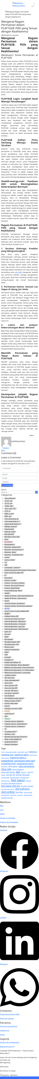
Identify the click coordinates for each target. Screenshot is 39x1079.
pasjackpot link (8, 763)
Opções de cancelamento (9, 1042)
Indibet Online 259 (11, 616)
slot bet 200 (5, 778)
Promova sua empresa (8, 1026)
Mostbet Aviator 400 (12, 642)
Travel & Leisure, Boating (13, 721)
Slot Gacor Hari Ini (10, 786)
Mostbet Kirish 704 (11, 644)
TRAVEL (7, 719)
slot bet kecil (14, 778)
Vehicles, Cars (9, 734)
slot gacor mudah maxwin (7, 789)
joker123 (7, 631)
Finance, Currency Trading (14, 583)
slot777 (23, 772)
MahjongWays (33, 755)
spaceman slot (28, 795)
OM (5, 655)
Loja (1, 810)
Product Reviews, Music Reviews (16, 665)
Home (6, 601)
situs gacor (13, 766)
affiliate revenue (10, 526)
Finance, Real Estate (11, 588)
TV (5, 729)
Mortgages (8, 639)
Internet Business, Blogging (14, 621)
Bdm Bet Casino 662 (11, 537)
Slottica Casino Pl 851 (12, 701)
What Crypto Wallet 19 (12, 739)
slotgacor (28, 781)
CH (5, 562)
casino (6, 557)
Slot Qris (19, 792)
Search (3, 489)
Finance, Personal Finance (14, 585)
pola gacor (4, 766)
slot (18, 772)
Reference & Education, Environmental (19, 667)
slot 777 (30, 772)
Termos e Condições (7, 818)
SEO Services (9, 678)
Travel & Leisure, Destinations (15, 724)
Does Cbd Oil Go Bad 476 (13, 572)
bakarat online (9, 531)
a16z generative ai (11, 519)
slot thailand (9, 696)
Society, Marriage (11, 703)
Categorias (6, 495)
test (5, 716)
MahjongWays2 (5, 758)
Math (6, 637)
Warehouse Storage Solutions (15, 737)
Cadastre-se (4, 1030)
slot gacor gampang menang (11, 783)
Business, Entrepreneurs (13, 549)
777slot (3, 752)
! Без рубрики (9, 498)
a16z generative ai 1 (11, 521)
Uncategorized (10, 731)
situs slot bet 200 (10, 688)
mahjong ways (21, 754)
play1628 (18, 272)
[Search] (36, 492)
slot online (8, 792)
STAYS (6, 711)
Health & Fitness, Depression (15, 598)
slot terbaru (13, 795)
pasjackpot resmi (25, 763)
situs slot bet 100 (10, 685)
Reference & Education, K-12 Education (19, 670)
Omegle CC (8, 660)
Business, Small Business (13, 555)
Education (8, 578)
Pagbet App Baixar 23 (12, 662)
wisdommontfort (10, 742)
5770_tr (7, 511)
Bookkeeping (9, 544)
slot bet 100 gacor (11, 690)
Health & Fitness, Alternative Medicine (18, 596)
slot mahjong (22, 788)
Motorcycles (9, 647)
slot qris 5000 (28, 792)
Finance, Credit (10, 580)
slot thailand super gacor (13, 698)
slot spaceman (5, 795)
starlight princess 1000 (13, 708)
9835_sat (7, 516)
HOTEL (7, 608)
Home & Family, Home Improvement (18, 606)
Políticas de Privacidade (9, 822)
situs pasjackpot (26, 766)
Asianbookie (9, 529)
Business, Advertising (12, 547)
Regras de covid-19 (7, 1046)
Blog (1, 806)
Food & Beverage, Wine (13, 590)
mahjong (32, 752)
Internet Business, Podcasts (14, 624)
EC (5, 575)
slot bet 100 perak (23, 775)
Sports (6, 706)
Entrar (2, 1035)
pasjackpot (7, 760)
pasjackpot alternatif (24, 760)
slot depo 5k (24, 778)
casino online (9, 560)
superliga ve (9, 713)
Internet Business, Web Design (16, 629)
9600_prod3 (8, 514)
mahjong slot (7, 754)
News (6, 652)
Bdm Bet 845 (9, 534)
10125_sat (8, 501)
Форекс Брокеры (11, 744)
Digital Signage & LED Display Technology (20, 570)
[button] (32, 3)
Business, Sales (10, 552)
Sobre (2, 814)
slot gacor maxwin (11, 693)
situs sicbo (8, 683)
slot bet (3, 775)
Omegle (7, 657)
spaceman (20, 795)
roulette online (10, 675)
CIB (5, 565)
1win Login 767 (10, 508)
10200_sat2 (8, 506)
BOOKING (8, 542)
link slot (7, 634)
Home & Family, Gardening (14, 603)
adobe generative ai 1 (12, 524)
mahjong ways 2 (18, 757)
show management (11, 680)
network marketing (11, 649)
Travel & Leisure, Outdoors (14, 726)
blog (6, 539)
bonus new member (11, 752)
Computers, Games (11, 567)
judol (26, 752)
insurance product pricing (14, 619)
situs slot (6, 769)
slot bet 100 (10, 775)
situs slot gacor (18, 769)
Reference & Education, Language (17, 672)
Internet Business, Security (14, 626)
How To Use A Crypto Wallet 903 (16, 611)
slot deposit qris (5, 781)
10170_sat (8, 503)
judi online (21, 752)
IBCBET (7, 614)
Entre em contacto (7, 1018)
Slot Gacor (18, 780)
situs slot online (8, 772)
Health (6, 593)
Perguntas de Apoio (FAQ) (10, 1014)
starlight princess (7, 798)
